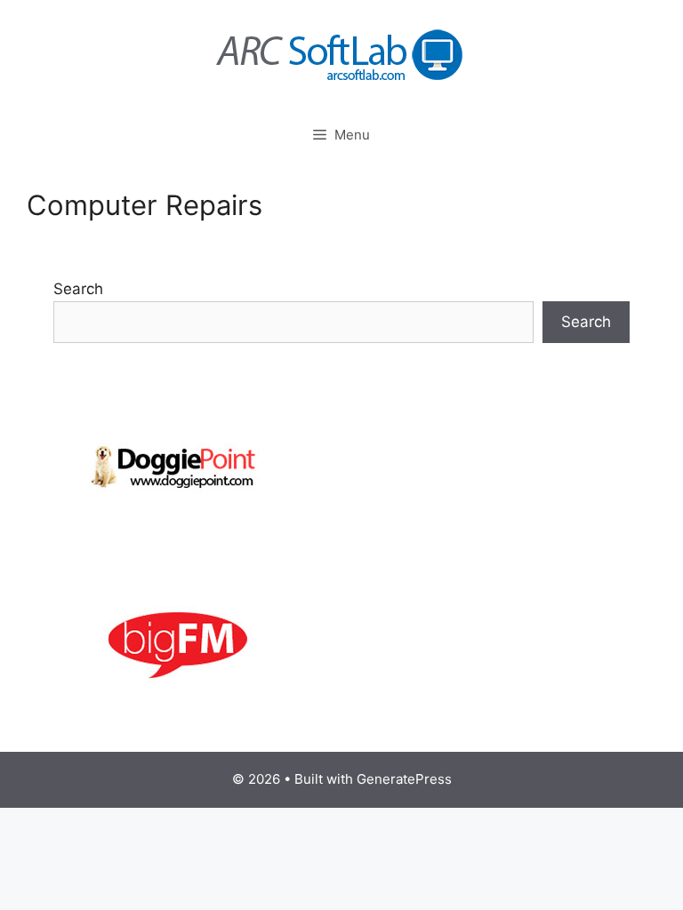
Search (78, 289)
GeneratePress (404, 778)
